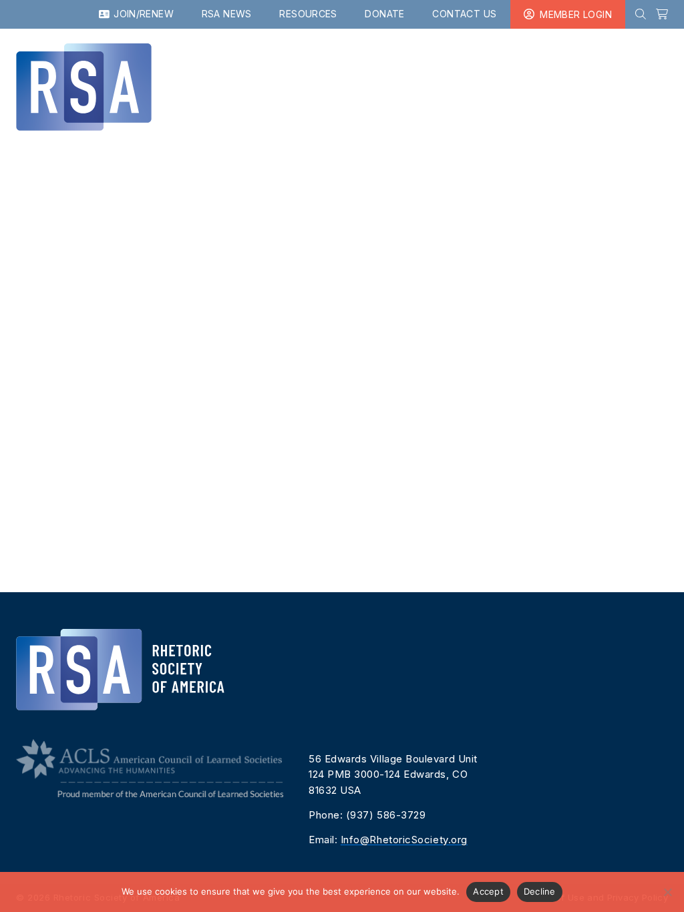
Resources (308, 13)
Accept (488, 891)
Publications (302, 67)
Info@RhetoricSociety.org (404, 839)
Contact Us (464, 13)
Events (381, 67)
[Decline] (667, 892)
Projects (523, 67)
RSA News (227, 13)
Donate (384, 13)
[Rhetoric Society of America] (128, 87)
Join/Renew (142, 13)
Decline (540, 891)
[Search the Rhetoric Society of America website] (640, 14)
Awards (591, 67)
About (649, 67)
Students (448, 67)
